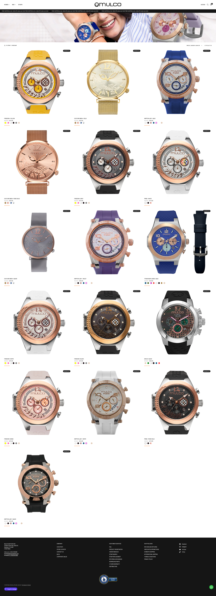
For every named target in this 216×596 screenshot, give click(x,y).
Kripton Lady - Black (10, 519)
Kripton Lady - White (80, 439)
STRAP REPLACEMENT (115, 557)
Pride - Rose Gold (149, 439)
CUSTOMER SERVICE (115, 543)
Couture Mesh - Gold (80, 118)
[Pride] (178, 162)
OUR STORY (60, 547)
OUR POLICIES (148, 543)
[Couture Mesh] (108, 82)
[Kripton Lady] (178, 82)
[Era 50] (178, 322)
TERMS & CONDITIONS (150, 557)
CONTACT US (60, 552)
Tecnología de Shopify (26, 585)
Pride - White (148, 199)
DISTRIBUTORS (113, 566)
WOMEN (6, 4)
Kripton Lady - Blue (149, 118)
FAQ (110, 547)
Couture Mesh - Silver (10, 279)
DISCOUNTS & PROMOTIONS (151, 549)
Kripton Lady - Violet (80, 279)
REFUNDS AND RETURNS (150, 547)
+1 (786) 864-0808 (13, 555)
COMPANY (60, 543)
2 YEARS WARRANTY (114, 564)
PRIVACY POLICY (148, 559)
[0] (210, 4)
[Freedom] (38, 82)
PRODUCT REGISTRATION (116, 549)
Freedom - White (9, 359)
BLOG (58, 554)
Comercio (11, 15)
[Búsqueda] (207, 4)
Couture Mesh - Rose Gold (12, 199)
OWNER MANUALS (114, 552)
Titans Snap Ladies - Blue (151, 279)
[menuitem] (7, 4)
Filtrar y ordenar (11, 45)
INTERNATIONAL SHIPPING (151, 554)
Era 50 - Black (148, 359)
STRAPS (20, 4)
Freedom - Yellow (9, 118)
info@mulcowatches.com (13, 554)
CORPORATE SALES (62, 557)
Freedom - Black (79, 359)
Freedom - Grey (78, 199)
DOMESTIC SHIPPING (149, 552)
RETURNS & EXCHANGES (115, 559)
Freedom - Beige (8, 439)
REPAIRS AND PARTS (114, 561)
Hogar (5, 15)
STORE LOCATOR (61, 549)
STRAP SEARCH (113, 554)
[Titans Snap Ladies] (178, 242)
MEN (13, 4)
